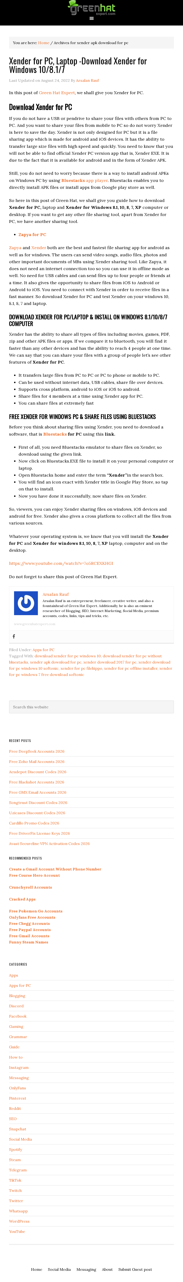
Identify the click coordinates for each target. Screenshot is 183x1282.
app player (84, 180)
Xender (38, 247)
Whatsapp (18, 1211)
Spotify (15, 1149)
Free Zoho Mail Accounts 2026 (36, 761)
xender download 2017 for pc (110, 662)
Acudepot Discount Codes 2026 (37, 771)
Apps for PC (43, 649)
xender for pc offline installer (131, 668)
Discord (16, 1006)
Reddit (15, 1108)
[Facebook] (14, 636)
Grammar (18, 1036)
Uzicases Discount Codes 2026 (37, 812)
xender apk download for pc (55, 662)
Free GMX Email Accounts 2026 (37, 792)
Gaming (16, 1026)
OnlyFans (17, 1088)
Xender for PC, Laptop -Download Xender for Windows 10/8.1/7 (78, 64)
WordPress (19, 1221)
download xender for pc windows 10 (68, 656)
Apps (13, 975)
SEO (13, 1118)
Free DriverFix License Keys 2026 (39, 833)
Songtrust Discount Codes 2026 (38, 802)
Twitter (16, 1200)
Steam (15, 1159)
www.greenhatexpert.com (34, 624)
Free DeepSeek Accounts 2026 (36, 751)
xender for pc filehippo (81, 668)
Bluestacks (55, 434)
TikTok (15, 1180)
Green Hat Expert (91, 7)
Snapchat (17, 1129)
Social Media (20, 1139)
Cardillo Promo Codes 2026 (34, 823)
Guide (14, 1047)
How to (16, 1057)
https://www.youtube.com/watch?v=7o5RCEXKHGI (61, 563)
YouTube (17, 1231)
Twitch (15, 1190)
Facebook (17, 1016)
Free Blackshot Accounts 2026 (36, 782)
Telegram (18, 1170)
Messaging (19, 1077)
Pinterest (17, 1098)
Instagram (19, 1067)
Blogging (17, 995)
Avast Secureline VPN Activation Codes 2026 (49, 843)
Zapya (15, 247)
